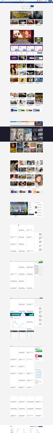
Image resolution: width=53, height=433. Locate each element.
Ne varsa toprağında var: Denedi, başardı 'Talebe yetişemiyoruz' (30, 408)
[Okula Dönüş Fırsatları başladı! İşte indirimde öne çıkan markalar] (22, 169)
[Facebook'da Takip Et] (35, 349)
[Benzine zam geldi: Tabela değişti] (30, 227)
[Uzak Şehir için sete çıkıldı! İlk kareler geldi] (14, 363)
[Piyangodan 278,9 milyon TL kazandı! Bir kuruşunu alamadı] (37, 234)
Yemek (17, 431)
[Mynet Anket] (40, 0)
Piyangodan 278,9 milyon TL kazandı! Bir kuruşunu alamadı (41, 234)
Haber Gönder (41, 426)
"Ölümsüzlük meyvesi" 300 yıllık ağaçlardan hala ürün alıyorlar (40, 250)
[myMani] (19, 1)
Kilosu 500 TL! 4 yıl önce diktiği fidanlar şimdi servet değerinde (30, 401)
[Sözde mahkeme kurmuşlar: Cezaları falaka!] (30, 43)
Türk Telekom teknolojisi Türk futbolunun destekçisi (39, 415)
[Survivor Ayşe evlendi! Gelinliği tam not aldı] (30, 244)
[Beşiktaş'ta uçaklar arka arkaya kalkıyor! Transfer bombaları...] (30, 264)
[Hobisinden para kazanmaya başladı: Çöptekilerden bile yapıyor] (22, 412)
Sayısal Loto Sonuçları (39, 372)
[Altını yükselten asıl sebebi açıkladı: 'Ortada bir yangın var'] (30, 319)
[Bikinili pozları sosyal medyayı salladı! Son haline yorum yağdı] (22, 377)
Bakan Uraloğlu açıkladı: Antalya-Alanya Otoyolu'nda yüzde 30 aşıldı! (40, 312)
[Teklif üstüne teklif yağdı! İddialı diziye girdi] (30, 349)
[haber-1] (13, 147)
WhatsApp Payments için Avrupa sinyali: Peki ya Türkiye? (22, 401)
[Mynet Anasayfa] (3, 0)
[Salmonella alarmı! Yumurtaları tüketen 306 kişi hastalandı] (26, 43)
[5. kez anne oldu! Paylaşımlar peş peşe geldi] (14, 69)
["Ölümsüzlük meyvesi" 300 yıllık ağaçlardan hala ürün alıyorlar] (37, 249)
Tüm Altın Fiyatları (31, 214)
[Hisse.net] (22, 58)
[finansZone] (39, 123)
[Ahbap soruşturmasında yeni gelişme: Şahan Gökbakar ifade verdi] (32, 43)
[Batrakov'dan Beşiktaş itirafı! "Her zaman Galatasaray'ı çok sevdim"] (22, 271)
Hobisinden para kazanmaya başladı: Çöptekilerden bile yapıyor (22, 416)
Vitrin (23, 431)
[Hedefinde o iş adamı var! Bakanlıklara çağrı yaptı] (19, 43)
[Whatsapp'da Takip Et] (41, 349)
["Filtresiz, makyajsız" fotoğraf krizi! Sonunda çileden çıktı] (22, 349)
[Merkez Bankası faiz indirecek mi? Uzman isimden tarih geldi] (14, 102)
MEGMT (19, 334)
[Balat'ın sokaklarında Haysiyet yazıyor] (30, 412)
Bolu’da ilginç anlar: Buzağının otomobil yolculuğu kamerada (40, 242)
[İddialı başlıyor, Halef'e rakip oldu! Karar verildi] (31, 95)
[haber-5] (40, 147)
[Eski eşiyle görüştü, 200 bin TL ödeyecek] (29, 43)
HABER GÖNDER (48, 2)
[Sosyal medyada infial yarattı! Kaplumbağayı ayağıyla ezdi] (12, 43)
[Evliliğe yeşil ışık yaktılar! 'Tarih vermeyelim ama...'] (22, 370)
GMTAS (11, 333)
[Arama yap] (43, 1)
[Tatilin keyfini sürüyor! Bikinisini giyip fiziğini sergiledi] (22, 384)
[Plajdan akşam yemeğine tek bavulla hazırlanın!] (39, 162)
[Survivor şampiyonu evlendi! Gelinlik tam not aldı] (14, 380)
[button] (42, 0)
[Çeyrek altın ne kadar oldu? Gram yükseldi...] (22, 162)
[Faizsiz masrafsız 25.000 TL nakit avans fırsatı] (39, 73)
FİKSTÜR (40, 262)
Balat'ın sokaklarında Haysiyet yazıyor (30, 415)
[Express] (39, 0)
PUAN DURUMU (36, 262)
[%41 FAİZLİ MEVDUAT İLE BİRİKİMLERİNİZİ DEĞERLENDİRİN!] (23, 43)
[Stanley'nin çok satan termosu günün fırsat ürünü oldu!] (22, 183)
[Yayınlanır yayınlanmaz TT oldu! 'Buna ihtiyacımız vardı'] (14, 370)
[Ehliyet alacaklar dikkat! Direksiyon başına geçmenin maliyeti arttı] (22, 241)
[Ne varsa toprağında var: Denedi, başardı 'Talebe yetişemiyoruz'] (30, 405)
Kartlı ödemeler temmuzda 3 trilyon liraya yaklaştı (14, 415)
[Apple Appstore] (12, 430)
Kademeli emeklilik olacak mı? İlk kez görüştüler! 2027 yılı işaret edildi (40, 320)
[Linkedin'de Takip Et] (39, 349)
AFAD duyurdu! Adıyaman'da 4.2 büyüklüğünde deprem (9, 2)
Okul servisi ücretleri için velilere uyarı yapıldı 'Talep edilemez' (40, 308)
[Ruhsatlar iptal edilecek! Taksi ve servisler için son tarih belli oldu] (27, 43)
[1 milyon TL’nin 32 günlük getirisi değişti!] (39, 66)
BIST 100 (12, 318)
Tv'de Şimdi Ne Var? (37, 359)
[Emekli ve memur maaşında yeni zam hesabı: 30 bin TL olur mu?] (37, 316)
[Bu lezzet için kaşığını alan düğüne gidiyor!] (30, 234)
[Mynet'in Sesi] (14, 58)
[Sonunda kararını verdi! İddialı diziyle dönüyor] (30, 377)
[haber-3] (26, 147)
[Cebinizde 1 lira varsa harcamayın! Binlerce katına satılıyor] (30, 326)
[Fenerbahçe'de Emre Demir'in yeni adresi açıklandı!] (22, 66)
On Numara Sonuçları (39, 377)
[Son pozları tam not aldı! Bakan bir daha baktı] (22, 356)
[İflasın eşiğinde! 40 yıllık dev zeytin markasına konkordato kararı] (22, 176)
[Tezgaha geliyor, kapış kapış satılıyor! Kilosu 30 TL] (31, 169)
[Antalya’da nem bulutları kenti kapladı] (37, 246)
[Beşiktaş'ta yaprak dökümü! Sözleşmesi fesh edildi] (31, 66)
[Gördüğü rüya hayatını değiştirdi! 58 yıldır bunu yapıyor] (39, 169)
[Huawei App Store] (12, 432)
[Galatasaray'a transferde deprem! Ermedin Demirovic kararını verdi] (24, 43)
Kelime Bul (37, 429)
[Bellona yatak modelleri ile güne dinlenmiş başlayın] (39, 398)
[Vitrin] (37, 0)
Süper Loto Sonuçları (39, 374)
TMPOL (19, 333)
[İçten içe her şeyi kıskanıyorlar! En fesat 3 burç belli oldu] (14, 95)
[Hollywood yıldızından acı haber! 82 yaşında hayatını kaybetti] (14, 176)
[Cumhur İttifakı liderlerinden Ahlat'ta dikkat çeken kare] (31, 102)
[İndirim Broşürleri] (41, 0)
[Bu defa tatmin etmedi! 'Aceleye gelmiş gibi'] (14, 230)
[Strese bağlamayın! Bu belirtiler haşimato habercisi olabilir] (22, 102)
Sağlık (23, 429)
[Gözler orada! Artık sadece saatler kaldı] (14, 304)
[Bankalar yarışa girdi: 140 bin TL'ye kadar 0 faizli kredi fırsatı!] (18, 43)
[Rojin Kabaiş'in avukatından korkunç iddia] (33, 43)
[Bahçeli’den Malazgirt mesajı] (14, 183)
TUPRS (27, 334)
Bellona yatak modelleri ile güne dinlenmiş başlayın (39, 401)
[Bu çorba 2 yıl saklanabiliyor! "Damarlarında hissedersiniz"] (14, 248)
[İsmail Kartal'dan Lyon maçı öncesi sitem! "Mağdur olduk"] (14, 43)
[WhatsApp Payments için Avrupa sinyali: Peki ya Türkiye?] (22, 398)
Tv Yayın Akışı (36, 358)
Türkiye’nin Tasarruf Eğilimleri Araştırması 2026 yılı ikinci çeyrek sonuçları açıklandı (14, 409)
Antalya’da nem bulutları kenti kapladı (40, 246)
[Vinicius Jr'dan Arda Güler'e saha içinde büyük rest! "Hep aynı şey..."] (14, 285)
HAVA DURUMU (24, 2)
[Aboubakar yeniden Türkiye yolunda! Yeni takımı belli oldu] (22, 264)
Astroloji (24, 430)
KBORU (11, 334)
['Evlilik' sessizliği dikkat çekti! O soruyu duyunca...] (30, 384)
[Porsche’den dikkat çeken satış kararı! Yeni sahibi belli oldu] (22, 95)
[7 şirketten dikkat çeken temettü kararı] (22, 73)
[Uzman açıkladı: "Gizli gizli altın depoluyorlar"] (11, 43)
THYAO (27, 333)
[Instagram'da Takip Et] (38, 349)
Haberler (17, 429)
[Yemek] (38, 0)
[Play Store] (12, 429)
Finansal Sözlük (31, 430)
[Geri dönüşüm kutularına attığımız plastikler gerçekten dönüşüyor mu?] (22, 227)
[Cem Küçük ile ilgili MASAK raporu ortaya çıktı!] (13, 43)
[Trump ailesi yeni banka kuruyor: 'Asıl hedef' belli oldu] (28, 43)
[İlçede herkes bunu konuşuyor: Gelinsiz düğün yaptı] (39, 98)
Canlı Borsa (31, 429)
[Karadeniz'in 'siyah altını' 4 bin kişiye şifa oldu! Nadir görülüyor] (31, 176)
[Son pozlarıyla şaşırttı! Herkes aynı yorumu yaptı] (39, 180)
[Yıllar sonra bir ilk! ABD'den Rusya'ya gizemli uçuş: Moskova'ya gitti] (22, 43)
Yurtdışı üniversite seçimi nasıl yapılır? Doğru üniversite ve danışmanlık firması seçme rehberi (39, 409)
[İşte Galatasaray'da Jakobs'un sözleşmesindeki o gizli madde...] (22, 36)
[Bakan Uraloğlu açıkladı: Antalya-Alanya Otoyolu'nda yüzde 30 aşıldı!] (37, 312)
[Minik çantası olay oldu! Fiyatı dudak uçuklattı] (30, 366)
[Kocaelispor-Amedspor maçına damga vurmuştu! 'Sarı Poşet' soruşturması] (31, 43)
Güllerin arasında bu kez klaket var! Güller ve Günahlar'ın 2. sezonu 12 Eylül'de (14, 402)
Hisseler (30, 431)
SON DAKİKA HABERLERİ (3, 2)
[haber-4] (33, 147)
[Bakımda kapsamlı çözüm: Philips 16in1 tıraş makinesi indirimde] (22, 234)
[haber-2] (20, 147)
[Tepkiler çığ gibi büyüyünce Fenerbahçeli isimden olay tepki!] (21, 43)
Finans (17, 430)
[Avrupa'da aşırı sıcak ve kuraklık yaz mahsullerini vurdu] (14, 241)
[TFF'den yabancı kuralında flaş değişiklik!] (10, 43)
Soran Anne (37, 430)
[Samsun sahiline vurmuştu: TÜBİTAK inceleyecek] (31, 162)
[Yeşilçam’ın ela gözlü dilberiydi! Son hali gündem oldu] (14, 352)
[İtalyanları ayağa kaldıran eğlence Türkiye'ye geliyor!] (37, 238)
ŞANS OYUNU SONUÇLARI (38, 369)
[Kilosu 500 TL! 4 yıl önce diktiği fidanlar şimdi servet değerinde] (30, 398)
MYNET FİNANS (13, 54)
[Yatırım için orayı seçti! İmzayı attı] (30, 356)
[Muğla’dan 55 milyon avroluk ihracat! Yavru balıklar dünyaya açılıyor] (25, 43)
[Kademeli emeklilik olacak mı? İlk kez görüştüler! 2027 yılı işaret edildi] (37, 320)
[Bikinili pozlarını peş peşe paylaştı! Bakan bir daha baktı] (14, 166)
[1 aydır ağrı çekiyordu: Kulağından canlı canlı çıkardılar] (17, 43)
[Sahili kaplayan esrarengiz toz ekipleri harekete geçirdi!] (31, 73)
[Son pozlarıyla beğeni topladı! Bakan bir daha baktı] (22, 363)
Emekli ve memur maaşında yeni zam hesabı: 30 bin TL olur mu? (40, 316)
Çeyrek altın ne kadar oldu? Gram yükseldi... (40, 324)
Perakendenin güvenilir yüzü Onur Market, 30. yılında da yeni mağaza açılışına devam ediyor (22, 409)
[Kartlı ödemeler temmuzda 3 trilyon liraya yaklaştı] (14, 412)
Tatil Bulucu (37, 431)
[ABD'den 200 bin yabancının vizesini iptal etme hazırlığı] (15, 43)
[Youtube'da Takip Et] (40, 349)
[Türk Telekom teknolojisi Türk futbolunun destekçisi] (39, 412)
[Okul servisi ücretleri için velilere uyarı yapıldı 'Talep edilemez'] (37, 308)
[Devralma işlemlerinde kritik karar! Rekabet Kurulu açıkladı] (22, 248)
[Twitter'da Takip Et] (36, 349)
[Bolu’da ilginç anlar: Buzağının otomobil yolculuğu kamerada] (37, 242)
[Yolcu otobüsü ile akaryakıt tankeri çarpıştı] (31, 183)
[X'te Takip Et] (31, 426)
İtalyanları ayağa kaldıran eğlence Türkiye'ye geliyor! (40, 238)
